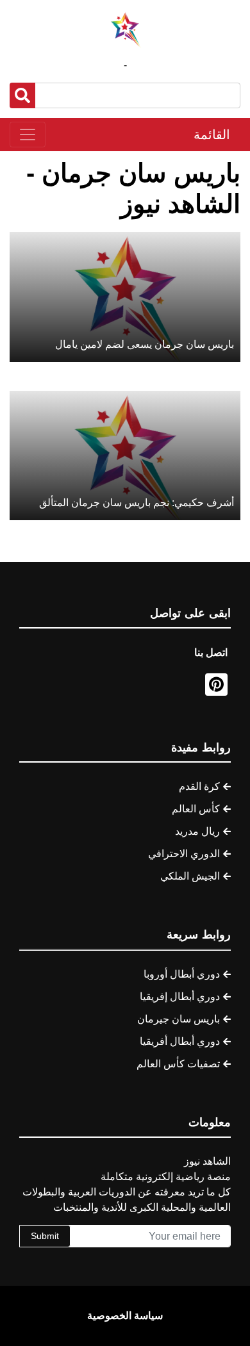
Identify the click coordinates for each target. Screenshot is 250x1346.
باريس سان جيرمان (178, 1019)
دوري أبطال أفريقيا (180, 1041)
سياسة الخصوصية (125, 1315)
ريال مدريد (197, 831)
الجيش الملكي (190, 876)
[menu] (28, 134)
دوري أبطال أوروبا (182, 974)
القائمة (212, 134)
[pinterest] (216, 684)
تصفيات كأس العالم (178, 1063)
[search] (22, 95)
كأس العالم (196, 808)
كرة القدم (199, 786)
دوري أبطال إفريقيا (180, 996)
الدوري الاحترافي (184, 853)
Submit (45, 1236)
